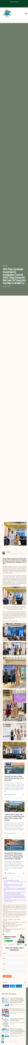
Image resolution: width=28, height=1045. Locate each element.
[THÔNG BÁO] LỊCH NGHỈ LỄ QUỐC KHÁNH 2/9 (16, 1019)
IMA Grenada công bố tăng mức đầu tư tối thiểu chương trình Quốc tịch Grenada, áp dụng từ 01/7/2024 (13, 885)
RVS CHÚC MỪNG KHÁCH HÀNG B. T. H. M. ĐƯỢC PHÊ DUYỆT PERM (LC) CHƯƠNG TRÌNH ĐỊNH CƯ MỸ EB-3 (17, 1000)
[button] (26, 13)
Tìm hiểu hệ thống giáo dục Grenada (11, 880)
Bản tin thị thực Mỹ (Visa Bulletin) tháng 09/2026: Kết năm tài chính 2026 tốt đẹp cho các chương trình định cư (17, 1031)
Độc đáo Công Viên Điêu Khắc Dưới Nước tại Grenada (14, 888)
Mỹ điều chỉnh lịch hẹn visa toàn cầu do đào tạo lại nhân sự (17, 1009)
